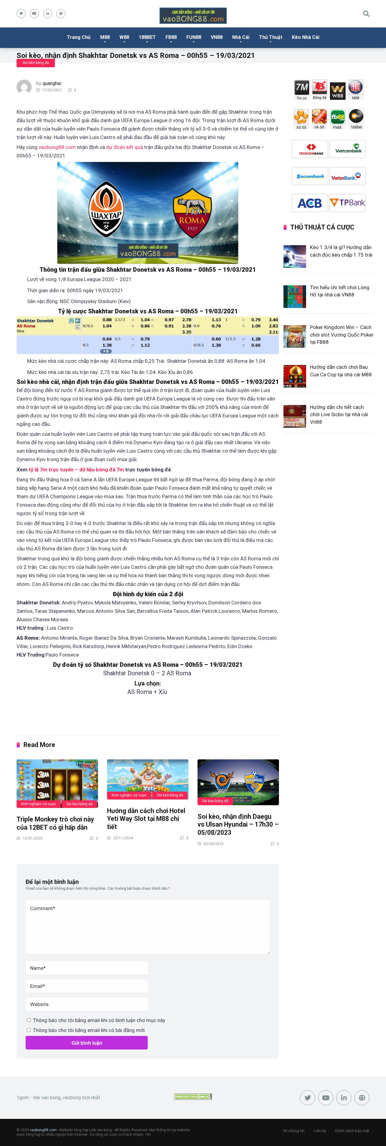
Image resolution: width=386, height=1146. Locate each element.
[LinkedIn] (47, 13)
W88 (124, 37)
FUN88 (193, 37)
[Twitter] (21, 13)
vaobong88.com (43, 1130)
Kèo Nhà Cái (305, 37)
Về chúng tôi (294, 1131)
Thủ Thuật (270, 37)
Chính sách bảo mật (352, 1131)
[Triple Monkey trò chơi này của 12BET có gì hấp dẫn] (57, 783)
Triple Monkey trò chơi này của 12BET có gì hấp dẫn (55, 823)
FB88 (171, 37)
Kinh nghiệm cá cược (38, 804)
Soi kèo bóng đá (36, 63)
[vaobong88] (193, 16)
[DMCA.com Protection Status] (193, 1098)
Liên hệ (320, 1131)
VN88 (217, 37)
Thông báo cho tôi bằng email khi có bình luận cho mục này (99, 1020)
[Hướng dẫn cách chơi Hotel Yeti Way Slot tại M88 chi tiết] (147, 779)
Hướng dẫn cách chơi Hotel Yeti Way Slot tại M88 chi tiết (146, 819)
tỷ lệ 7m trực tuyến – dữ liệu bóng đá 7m (76, 470)
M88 (105, 37)
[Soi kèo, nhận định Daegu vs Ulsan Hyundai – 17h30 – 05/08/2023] (238, 782)
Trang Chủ (78, 37)
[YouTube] (34, 13)
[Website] (60, 13)
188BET (147, 37)
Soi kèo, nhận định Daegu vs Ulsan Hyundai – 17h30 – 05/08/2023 (238, 824)
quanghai (52, 83)
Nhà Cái (240, 37)
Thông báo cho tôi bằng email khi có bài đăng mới (89, 1030)
